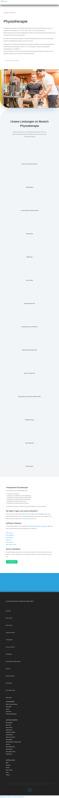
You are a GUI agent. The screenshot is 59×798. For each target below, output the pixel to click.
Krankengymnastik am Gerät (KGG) (29, 326)
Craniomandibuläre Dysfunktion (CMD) (29, 210)
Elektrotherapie (29, 233)
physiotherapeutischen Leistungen (37, 526)
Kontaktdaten (11, 562)
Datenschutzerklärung (11, 714)
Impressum (8, 711)
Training (8, 774)
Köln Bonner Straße (10, 632)
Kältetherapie (29, 257)
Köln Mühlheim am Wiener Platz (13, 661)
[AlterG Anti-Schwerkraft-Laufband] (29, 152)
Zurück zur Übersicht (12, 60)
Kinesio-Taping (29, 280)
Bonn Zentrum (9, 533)
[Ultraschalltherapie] (29, 431)
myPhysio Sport (27, 518)
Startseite (6, 12)
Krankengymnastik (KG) (29, 303)
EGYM (7, 767)
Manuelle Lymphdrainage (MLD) (29, 350)
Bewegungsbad (29, 187)
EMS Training (9, 770)
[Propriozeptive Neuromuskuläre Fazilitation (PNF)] (29, 385)
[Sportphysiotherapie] (29, 408)
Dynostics (8, 765)
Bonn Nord (8, 610)
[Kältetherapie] (29, 245)
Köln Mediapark (10, 535)
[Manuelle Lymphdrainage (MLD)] (29, 338)
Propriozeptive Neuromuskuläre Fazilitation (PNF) (29, 396)
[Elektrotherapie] (29, 222)
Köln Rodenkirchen (10, 675)
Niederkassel (9, 697)
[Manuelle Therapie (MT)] (29, 362)
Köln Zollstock (9, 542)
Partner (7, 709)
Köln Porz (8, 539)
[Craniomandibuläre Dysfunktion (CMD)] (29, 199)
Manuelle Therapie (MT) (29, 373)
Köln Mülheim (9, 537)
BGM (7, 762)
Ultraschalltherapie (29, 443)
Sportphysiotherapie (29, 419)
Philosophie (8, 706)
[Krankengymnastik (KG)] (29, 292)
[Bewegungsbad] (29, 176)
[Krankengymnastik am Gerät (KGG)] (29, 315)
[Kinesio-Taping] (29, 269)
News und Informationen (11, 704)
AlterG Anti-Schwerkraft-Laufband (29, 164)
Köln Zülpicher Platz (11, 544)
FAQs (23, 514)
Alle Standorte (9, 722)
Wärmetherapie (29, 466)
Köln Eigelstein (9, 639)
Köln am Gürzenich (10, 647)
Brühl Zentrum (9, 625)
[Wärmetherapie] (29, 455)
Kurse (7, 772)
